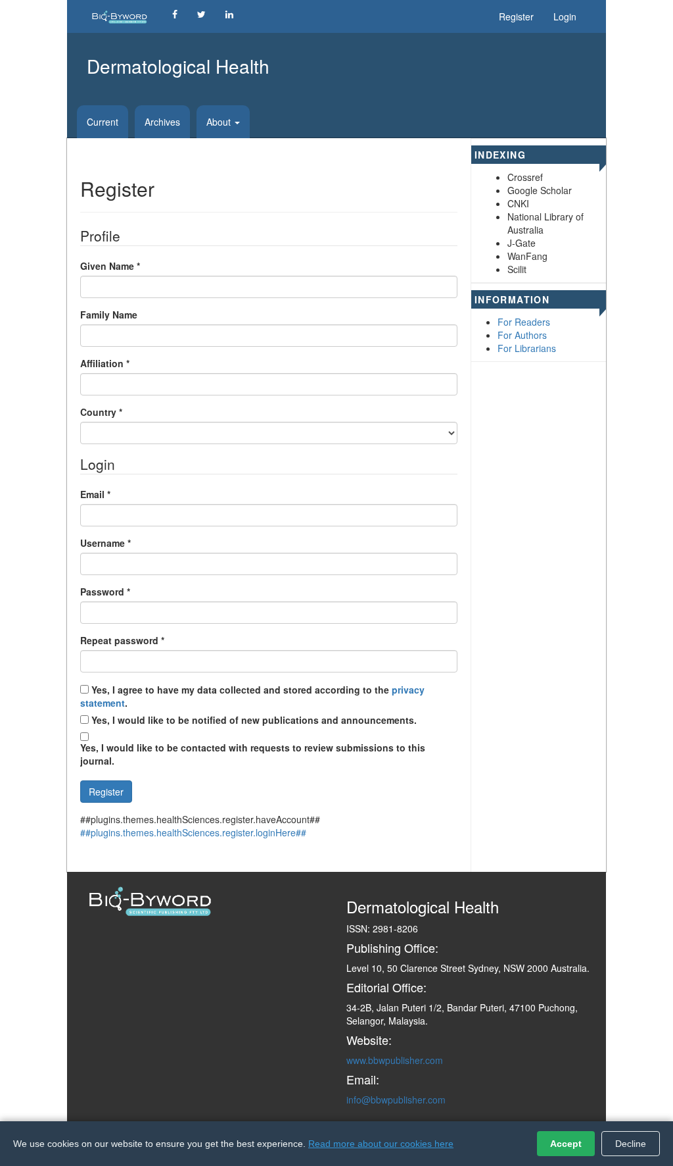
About (219, 121)
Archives (162, 121)
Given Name (110, 265)
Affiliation (104, 363)
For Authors (522, 335)
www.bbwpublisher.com (394, 1060)
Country (101, 411)
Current (102, 121)
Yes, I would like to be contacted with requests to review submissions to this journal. (252, 754)
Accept (566, 1143)
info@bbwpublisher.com (396, 1099)
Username (105, 542)
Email (95, 494)
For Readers (524, 321)
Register (516, 16)
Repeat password (122, 640)
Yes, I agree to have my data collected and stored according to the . (252, 696)
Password (105, 591)
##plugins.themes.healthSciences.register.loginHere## (193, 832)
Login (564, 16)
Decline (630, 1143)
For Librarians (527, 348)
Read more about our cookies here (380, 1143)
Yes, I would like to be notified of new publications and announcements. (253, 719)
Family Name (108, 314)
